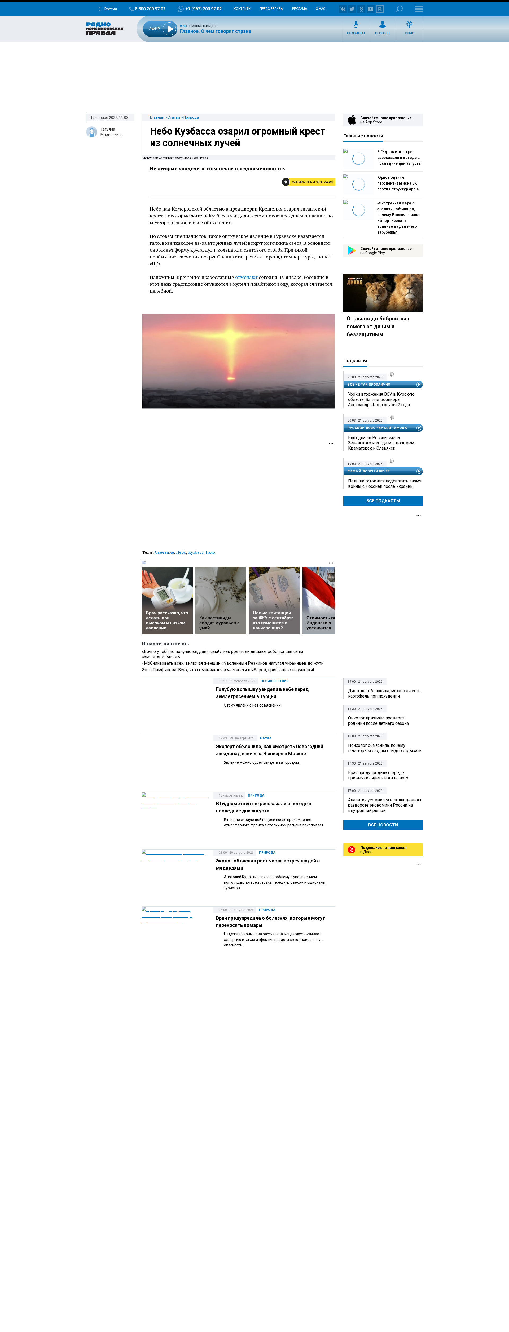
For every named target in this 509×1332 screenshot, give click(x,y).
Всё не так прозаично (369, 384)
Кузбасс (196, 552)
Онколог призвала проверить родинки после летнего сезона (378, 721)
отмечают (246, 277)
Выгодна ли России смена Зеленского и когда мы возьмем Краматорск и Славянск (381, 443)
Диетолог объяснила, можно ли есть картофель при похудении (384, 693)
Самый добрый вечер (369, 471)
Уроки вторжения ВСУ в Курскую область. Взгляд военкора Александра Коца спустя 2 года (381, 399)
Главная (157, 117)
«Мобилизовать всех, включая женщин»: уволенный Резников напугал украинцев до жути (232, 663)
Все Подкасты (383, 500)
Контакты (242, 9)
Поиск (399, 9)
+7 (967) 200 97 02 (203, 8)
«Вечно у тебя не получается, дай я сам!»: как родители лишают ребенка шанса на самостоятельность (222, 654)
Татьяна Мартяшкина (111, 132)
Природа (191, 117)
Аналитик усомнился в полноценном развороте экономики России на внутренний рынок (384, 805)
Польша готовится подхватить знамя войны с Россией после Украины (384, 484)
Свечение (164, 552)
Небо (181, 552)
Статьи (174, 117)
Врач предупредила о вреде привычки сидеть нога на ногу (378, 775)
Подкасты (356, 33)
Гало (210, 552)
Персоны (382, 33)
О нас (320, 9)
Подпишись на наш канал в (312, 181)
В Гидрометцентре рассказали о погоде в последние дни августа (399, 158)
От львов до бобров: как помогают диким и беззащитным (378, 326)
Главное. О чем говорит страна (215, 31)
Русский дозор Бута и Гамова (377, 428)
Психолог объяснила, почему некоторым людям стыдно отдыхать (385, 748)
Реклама (299, 9)
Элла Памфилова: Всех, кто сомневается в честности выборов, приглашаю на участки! (228, 669)
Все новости (383, 825)
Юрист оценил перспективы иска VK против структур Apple (398, 183)
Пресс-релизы (271, 9)
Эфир (409, 33)
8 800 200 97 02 (150, 8)
